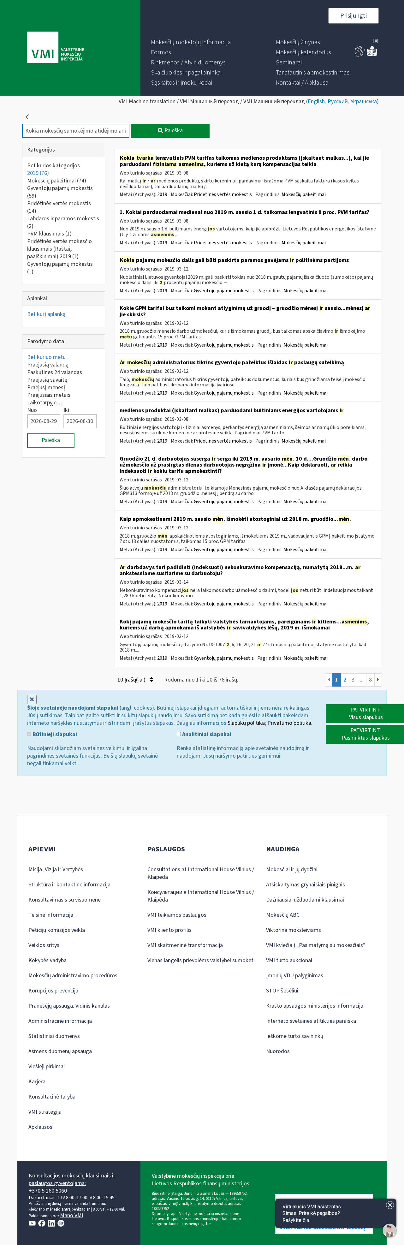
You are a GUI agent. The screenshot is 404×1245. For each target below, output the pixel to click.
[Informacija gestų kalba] (360, 55)
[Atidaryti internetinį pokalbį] (389, 1230)
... (362, 680)
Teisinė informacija (50, 915)
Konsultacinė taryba (51, 1097)
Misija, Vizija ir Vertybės (55, 869)
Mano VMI (71, 1215)
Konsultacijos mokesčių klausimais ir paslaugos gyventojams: (72, 1179)
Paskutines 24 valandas (54, 372)
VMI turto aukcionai (289, 960)
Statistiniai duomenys (54, 1036)
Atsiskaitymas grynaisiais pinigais (305, 885)
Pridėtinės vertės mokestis (59, 207)
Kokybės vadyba (47, 960)
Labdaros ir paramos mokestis (63, 222)
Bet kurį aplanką (46, 314)
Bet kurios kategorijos (53, 166)
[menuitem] (191, 42)
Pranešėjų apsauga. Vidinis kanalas (69, 1006)
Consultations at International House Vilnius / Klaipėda (200, 873)
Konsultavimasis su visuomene (64, 900)
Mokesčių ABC (283, 915)
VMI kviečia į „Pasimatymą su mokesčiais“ (315, 945)
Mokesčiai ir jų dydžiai (292, 869)
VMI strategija (45, 1112)
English (316, 101)
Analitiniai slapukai (206, 734)
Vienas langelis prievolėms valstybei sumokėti (201, 960)
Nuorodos (278, 1051)
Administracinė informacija (60, 1021)
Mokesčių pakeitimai (56, 181)
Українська (364, 101)
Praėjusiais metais (48, 395)
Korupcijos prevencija (53, 991)
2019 (38, 173)
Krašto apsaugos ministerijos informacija (314, 1006)
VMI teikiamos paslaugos (176, 915)
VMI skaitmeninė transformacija (185, 945)
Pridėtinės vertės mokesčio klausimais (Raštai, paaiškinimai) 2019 (59, 248)
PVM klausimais (49, 234)
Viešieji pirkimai (46, 1066)
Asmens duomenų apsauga (60, 1051)
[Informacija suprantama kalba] (372, 55)
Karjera (36, 1082)
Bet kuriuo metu (46, 357)
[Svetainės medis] (375, 41)
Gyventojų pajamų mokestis (60, 192)
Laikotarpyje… (44, 403)
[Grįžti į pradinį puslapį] (27, 117)
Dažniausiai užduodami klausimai (305, 900)
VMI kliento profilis (169, 930)
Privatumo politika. (289, 723)
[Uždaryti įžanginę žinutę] (390, 1205)
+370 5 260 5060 (48, 1191)
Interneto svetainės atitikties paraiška (311, 1021)
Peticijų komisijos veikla (56, 930)
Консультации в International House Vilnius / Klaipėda (200, 896)
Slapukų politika (246, 723)
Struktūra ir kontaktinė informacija (69, 885)
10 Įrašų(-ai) (132, 680)
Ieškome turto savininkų (294, 1036)
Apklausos (40, 1127)
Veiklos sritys (43, 945)
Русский (338, 101)
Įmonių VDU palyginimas (294, 976)
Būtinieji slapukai (54, 734)
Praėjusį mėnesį (46, 387)
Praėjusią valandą (47, 365)
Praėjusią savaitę (47, 380)
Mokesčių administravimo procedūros (72, 976)
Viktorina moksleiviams (293, 930)
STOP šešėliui (282, 991)
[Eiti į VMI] (55, 48)
